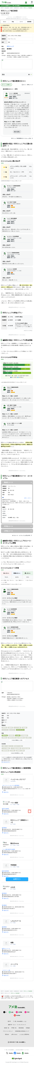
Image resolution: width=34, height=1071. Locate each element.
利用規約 (28, 1027)
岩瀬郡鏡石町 (16, 7)
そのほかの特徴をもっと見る (17, 740)
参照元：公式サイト (28, 498)
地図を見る (6, 792)
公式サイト (17, 879)
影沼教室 (4, 905)
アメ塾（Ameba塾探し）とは (19, 1021)
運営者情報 (21, 1027)
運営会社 (7, 1034)
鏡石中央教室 (5, 808)
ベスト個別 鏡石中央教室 (8, 849)
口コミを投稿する (7, 84)
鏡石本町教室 (5, 871)
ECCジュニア (10, 46)
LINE (12, 1012)
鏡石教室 (4, 827)
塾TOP (2, 7)
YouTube (18, 1015)
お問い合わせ (14, 1034)
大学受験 (20, 1012)
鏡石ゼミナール (6, 948)
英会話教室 (7, 7)
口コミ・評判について (28, 84)
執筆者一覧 (6, 1027)
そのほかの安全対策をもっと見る (17, 753)
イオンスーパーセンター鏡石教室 (10, 785)
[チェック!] (30, 811)
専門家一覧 (13, 1027)
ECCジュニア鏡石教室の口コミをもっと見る (21, 138)
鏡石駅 (21, 7)
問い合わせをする (6, 762)
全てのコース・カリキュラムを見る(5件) (21, 535)
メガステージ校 (6, 970)
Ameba (11, 1053)
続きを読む (17, 131)
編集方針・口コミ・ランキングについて (17, 1024)
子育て (28, 1012)
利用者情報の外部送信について (22, 1031)
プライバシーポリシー (8, 1031)
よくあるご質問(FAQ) (24, 1034)
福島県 (11, 7)
